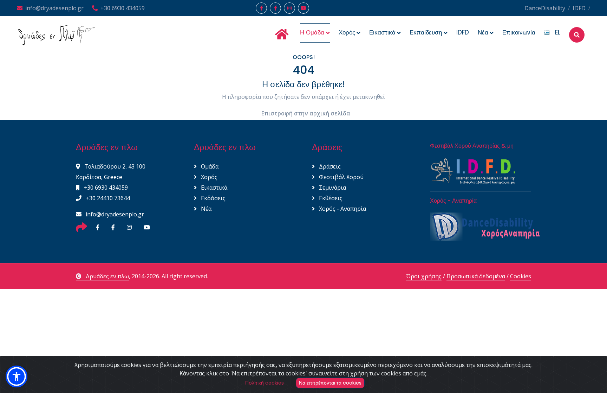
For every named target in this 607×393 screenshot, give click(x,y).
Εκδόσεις (213, 198)
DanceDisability (544, 8)
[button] (16, 376)
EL (555, 32)
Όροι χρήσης (424, 276)
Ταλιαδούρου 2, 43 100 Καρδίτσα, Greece (110, 172)
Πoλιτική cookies (264, 382)
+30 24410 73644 (107, 198)
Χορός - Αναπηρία (342, 209)
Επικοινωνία (518, 32)
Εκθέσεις (330, 198)
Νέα (205, 209)
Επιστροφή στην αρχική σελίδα (305, 113)
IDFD (579, 8)
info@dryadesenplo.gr (54, 8)
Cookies (520, 276)
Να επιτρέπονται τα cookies (330, 382)
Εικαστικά (213, 187)
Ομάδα (209, 166)
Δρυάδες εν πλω (107, 276)
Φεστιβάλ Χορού (341, 177)
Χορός (208, 177)
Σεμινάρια (332, 187)
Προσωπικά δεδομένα (475, 276)
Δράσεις (329, 166)
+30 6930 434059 (122, 8)
